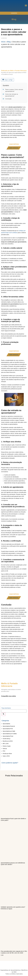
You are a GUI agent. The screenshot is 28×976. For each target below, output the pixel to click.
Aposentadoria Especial (9, 726)
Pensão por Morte (7, 753)
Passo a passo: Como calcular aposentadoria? (13, 90)
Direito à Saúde (6, 746)
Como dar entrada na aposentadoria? (10, 95)
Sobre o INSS (6, 756)
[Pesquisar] (3, 714)
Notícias (5, 748)
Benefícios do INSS (8, 741)
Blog (8, 42)
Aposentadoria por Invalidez (10, 733)
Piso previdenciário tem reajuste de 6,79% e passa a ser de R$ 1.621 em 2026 (14, 952)
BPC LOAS (6, 743)
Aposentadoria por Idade (9, 731)
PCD (4, 751)
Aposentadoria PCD (8, 728)
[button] (26, 5)
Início (3, 42)
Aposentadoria (6, 723)
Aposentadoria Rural (8, 736)
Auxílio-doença (6, 738)
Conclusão (7, 99)
